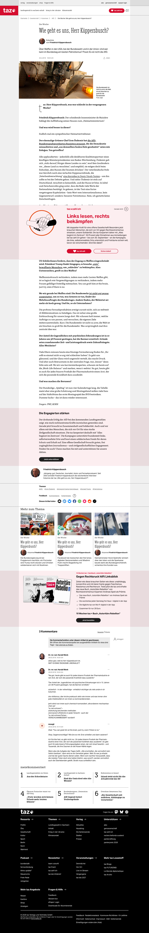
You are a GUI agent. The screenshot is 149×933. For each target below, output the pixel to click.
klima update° (26, 870)
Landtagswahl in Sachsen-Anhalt (59, 827)
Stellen (79, 835)
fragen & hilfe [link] (49, 3)
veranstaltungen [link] (32, 3)
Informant (80, 919)
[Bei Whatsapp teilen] (79, 501)
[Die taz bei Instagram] (126, 813)
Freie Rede (25, 877)
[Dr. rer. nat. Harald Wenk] (42, 657)
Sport (23, 839)
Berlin (23, 842)
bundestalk (25, 863)
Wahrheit (24, 849)
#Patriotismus (97, 489)
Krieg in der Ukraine (56, 832)
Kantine (24, 899)
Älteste (107, 632)
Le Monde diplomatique (113, 871)
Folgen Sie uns (108, 812)
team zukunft (53, 863)
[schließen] (126, 209)
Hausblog (80, 828)
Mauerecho (25, 874)
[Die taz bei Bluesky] (121, 813)
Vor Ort (79, 867)
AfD (53, 18)
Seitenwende (116, 919)
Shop (23, 903)
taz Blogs (107, 864)
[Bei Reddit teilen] (89, 501)
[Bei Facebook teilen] (74, 501)
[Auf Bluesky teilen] (69, 501)
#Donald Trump (85, 489)
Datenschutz (90, 919)
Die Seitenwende (83, 832)
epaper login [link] (122, 3)
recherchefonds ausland (114, 835)
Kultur (23, 835)
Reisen (23, 896)
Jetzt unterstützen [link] (51, 459)
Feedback (52, 895)
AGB (108, 919)
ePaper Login (53, 902)
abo (105, 825)
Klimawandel (53, 835)
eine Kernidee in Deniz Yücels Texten (81, 176)
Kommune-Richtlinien (109, 915)
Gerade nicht (118, 209)
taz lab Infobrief (54, 874)
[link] (33, 10)
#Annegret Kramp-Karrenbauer (68, 489)
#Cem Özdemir (50, 489)
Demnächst (80, 863)
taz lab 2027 (81, 877)
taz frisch (52, 867)
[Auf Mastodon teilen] (64, 501)
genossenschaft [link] (111, 3)
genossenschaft (110, 828)
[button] (127, 10)
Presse (79, 839)
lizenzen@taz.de (36, 919)
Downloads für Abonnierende (60, 906)
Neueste (100, 632)
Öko (22, 828)
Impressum (101, 919)
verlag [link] (23, 3)
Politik (23, 825)
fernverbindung (27, 867)
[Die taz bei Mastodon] (116, 813)
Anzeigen (24, 906)
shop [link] (41, 3)
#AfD (41, 489)
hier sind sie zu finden (64, 645)
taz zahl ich (108, 832)
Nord (23, 846)
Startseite (24, 18)
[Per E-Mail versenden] (59, 501)
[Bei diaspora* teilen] (84, 501)
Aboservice (53, 899)
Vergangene (81, 874)
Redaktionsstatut (92, 915)
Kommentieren (54, 496)
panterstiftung (110, 839)
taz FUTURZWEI (110, 867)
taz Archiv (108, 874)
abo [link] (102, 3)
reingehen (25, 881)
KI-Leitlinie (123, 915)
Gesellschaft (34, 18)
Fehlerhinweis (66, 496)
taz (27, 812)
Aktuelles (80, 825)
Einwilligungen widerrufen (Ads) (89, 922)
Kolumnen (44, 18)
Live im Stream (82, 870)
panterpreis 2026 (111, 842)
